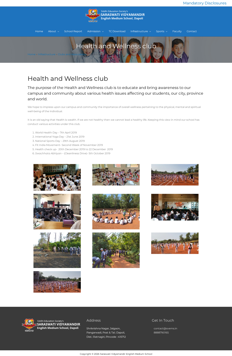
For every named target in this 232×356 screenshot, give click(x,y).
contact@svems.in (165, 328)
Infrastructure (46, 54)
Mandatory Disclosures (204, 3)
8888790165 (160, 332)
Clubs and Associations (72, 54)
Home (32, 54)
